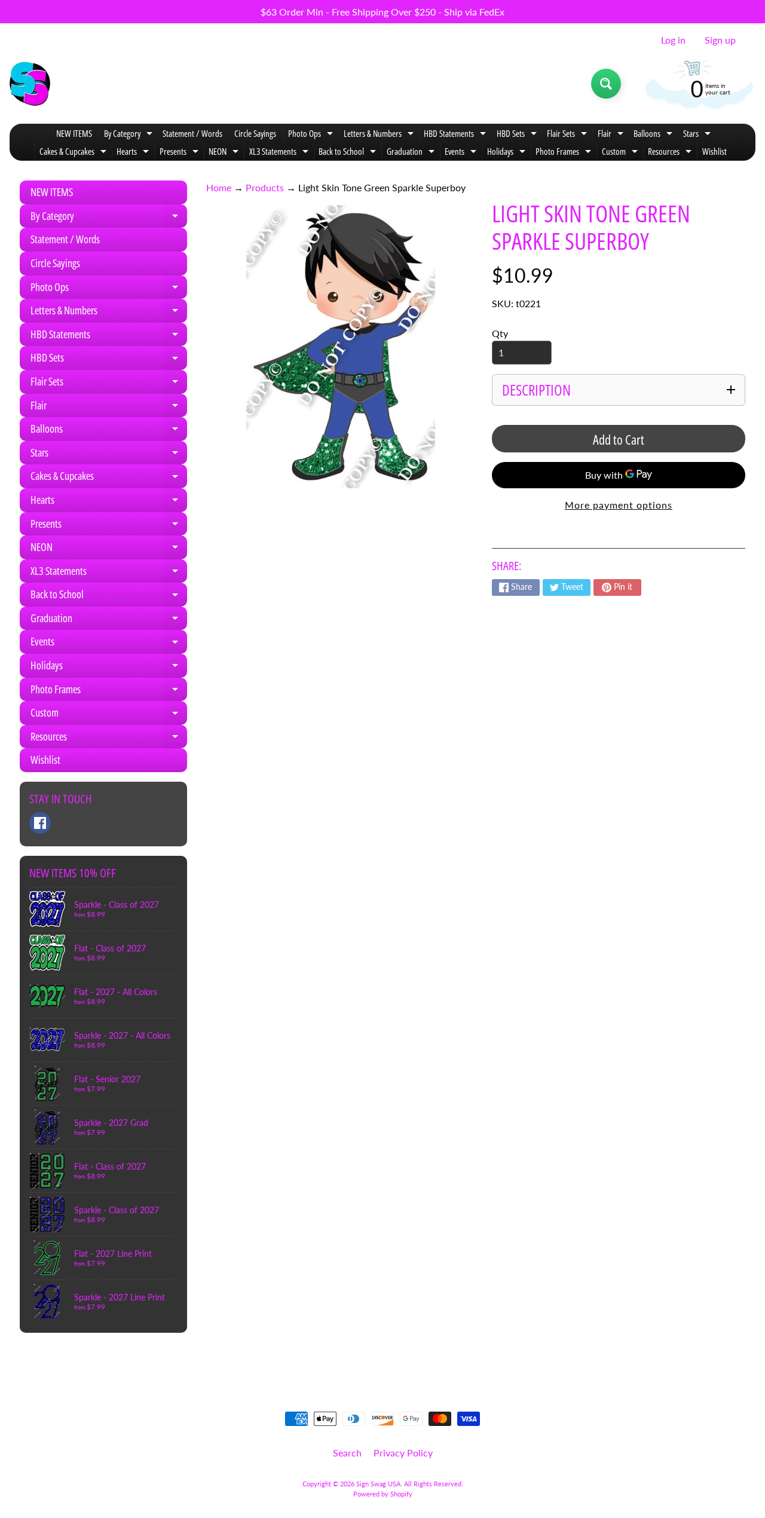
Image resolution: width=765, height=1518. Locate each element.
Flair (612, 134)
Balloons (654, 134)
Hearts (134, 152)
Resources (671, 152)
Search (347, 1452)
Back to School (349, 152)
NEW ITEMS (74, 133)
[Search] (606, 84)
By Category (129, 134)
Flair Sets (568, 134)
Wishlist (714, 151)
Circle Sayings (255, 133)
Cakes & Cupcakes (74, 152)
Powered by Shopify (382, 1494)
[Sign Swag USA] (30, 84)
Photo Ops (312, 134)
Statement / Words (192, 133)
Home (218, 187)
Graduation (412, 152)
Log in (673, 40)
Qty (500, 333)
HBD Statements (456, 134)
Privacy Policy (403, 1452)
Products (265, 187)
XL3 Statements (280, 152)
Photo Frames (565, 152)
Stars (698, 134)
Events (462, 152)
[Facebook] (40, 823)
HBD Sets (518, 134)
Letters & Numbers (380, 134)
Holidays (507, 152)
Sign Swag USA (378, 1484)
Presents (180, 152)
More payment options (618, 504)
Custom (621, 152)
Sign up (720, 40)
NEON (225, 152)
